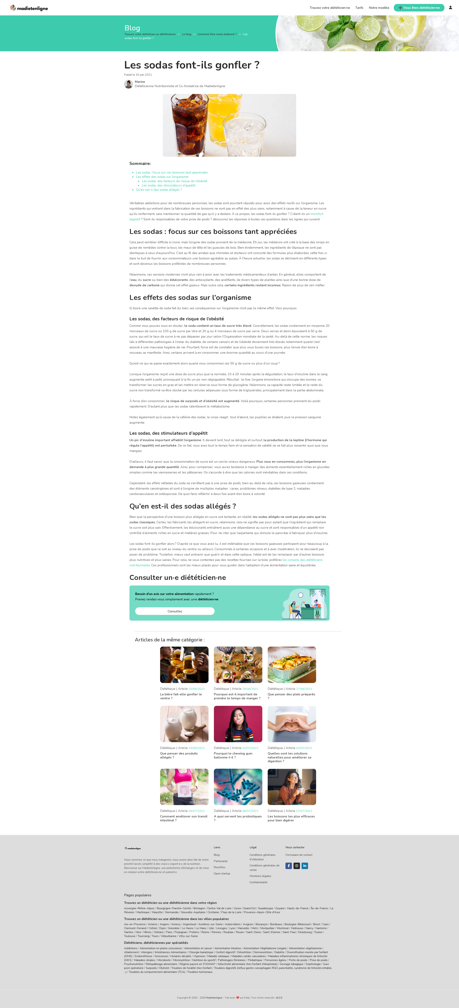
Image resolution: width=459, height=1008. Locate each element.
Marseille (243, 928)
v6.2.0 (279, 997)
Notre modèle (379, 8)
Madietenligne (214, 997)
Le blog (187, 34)
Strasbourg (305, 932)
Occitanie (213, 912)
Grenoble (173, 928)
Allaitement (131, 952)
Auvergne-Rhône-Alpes (139, 908)
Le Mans (201, 928)
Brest (316, 924)
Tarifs (359, 8)
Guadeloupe (265, 908)
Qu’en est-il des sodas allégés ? (159, 190)
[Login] (450, 8)
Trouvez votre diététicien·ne (330, 8)
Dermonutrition (263, 952)
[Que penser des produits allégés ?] (184, 724)
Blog (217, 855)
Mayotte (157, 912)
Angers (164, 924)
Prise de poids (319, 960)
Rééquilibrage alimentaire (161, 964)
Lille (211, 928)
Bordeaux (276, 924)
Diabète (279, 952)
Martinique (143, 912)
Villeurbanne (168, 936)
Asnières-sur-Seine (210, 924)
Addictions (130, 948)
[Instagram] (297, 866)
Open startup (222, 874)
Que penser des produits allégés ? (179, 755)
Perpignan (180, 932)
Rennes (216, 932)
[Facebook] (288, 866)
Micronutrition (181, 960)
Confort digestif (225, 952)
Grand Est (249, 908)
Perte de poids (298, 960)
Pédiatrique (255, 960)
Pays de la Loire (231, 912)
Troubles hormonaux (199, 972)
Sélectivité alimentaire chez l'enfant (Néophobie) (248, 964)
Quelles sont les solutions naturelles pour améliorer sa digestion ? (289, 757)
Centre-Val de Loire (219, 908)
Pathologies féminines (231, 960)
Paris (169, 932)
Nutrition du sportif (204, 960)
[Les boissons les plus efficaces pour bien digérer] (292, 786)
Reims (205, 932)
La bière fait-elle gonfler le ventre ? (181, 696)
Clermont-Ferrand (135, 928)
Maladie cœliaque (218, 956)
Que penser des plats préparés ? (291, 696)
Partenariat (221, 861)
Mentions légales (260, 876)
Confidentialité (259, 882)
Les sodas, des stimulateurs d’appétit (168, 185)
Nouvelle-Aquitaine (193, 912)
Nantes (128, 932)
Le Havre (187, 928)
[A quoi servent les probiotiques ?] (238, 786)
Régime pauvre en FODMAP (197, 964)
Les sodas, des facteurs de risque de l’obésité (174, 181)
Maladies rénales (144, 960)
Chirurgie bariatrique (201, 952)
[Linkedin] (305, 866)
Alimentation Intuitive (227, 948)
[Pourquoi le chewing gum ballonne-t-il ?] (238, 724)
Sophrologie (313, 964)
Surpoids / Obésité (157, 968)
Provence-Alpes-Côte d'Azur (262, 912)
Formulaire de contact (299, 855)
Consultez (175, 611)
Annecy (176, 924)
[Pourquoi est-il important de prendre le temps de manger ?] (238, 664)
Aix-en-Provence (135, 924)
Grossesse (161, 956)
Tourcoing (144, 936)
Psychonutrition (133, 964)
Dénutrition (244, 952)
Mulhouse (297, 928)
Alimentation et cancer (198, 948)
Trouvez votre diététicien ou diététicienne (150, 34)
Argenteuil (189, 924)
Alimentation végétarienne (305, 948)
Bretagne (199, 908)
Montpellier (267, 928)
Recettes (219, 867)
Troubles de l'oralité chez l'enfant (191, 968)
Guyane (280, 908)
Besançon (261, 924)
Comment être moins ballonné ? (217, 34)
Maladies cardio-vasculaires (248, 956)
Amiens (152, 924)
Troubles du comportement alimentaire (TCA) (157, 972)
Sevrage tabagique (291, 964)
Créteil (153, 928)
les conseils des (294, 560)
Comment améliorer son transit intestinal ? (183, 818)
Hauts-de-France (298, 908)
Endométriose (143, 956)
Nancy (309, 928)
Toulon (318, 932)
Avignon (248, 924)
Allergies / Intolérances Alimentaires (163, 952)
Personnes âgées (275, 960)
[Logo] (29, 7)
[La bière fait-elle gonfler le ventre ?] (184, 664)
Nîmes (147, 932)
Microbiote (164, 960)
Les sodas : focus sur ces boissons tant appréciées (172, 172)
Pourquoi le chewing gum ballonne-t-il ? (233, 755)
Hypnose (199, 956)
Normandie (172, 912)
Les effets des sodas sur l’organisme (162, 177)
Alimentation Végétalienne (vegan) (265, 948)
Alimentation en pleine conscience (161, 948)
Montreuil (283, 928)
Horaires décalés (180, 956)
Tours (155, 936)
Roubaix (228, 932)
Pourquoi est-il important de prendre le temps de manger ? (237, 696)
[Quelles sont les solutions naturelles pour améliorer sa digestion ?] (292, 724)
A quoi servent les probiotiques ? (238, 818)
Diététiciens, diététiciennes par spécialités (156, 943)
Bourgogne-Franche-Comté (174, 908)
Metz (254, 928)
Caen (325, 924)
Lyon (232, 928)
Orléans (159, 932)
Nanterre (321, 928)
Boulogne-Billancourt (297, 924)
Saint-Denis (253, 932)
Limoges (221, 928)
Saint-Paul (289, 932)
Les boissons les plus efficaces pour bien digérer (291, 818)
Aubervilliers (233, 924)
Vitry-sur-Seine (188, 936)
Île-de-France (319, 908)
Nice (138, 932)
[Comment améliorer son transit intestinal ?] (184, 786)
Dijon (162, 928)
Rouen (240, 932)
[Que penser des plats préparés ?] (292, 664)
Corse (237, 908)
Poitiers (194, 932)
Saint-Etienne (271, 932)
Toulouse (129, 936)
